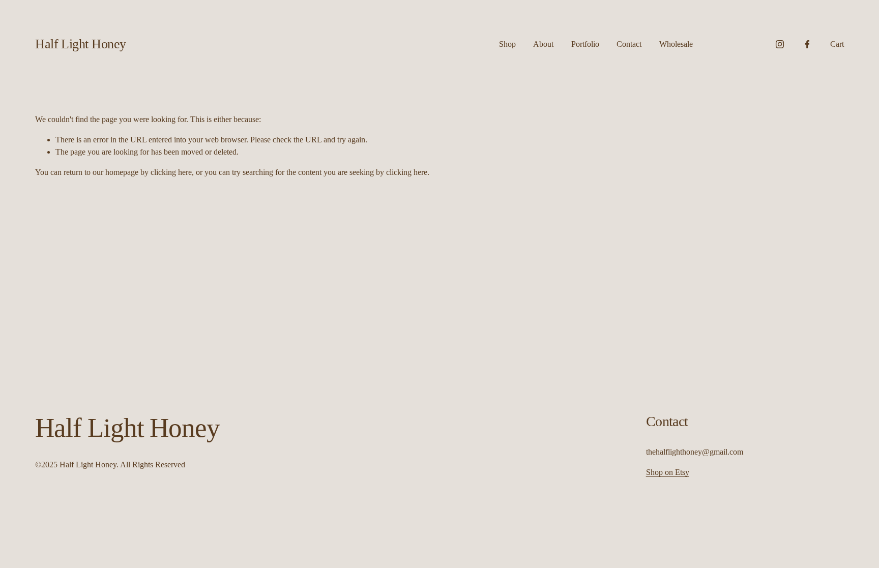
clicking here (171, 172)
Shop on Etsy (667, 472)
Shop (507, 44)
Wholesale (676, 44)
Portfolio (585, 44)
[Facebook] (807, 44)
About (543, 44)
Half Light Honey (80, 44)
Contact (629, 44)
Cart (837, 44)
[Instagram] (780, 44)
